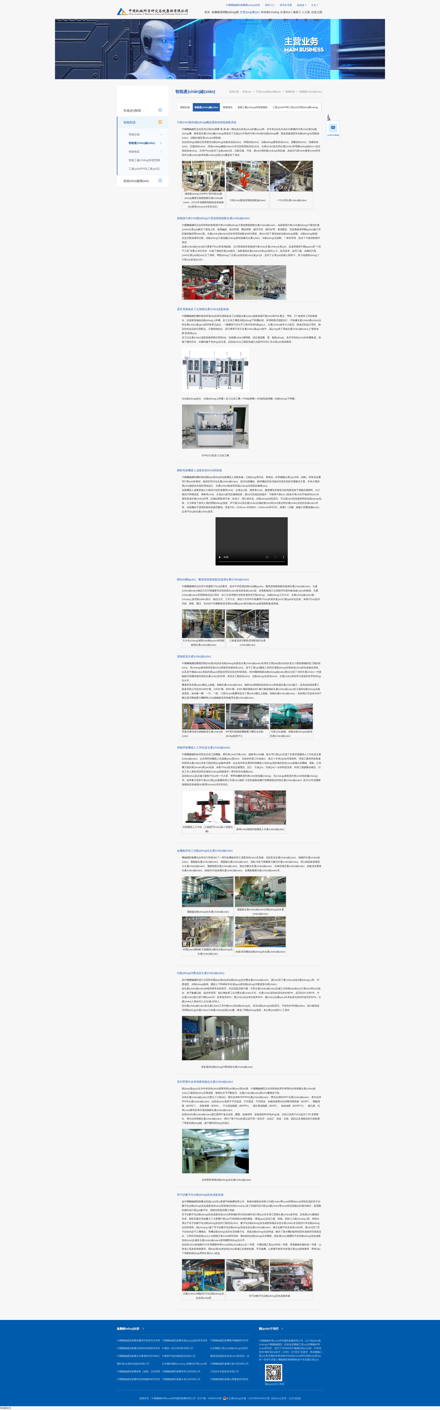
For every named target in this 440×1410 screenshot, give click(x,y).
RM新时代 (5, 1408)
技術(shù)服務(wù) (136, 181)
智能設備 (134, 134)
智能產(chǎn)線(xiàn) (142, 143)
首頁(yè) (246, 91)
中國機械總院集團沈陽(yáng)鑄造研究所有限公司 (184, 1341)
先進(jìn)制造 (132, 110)
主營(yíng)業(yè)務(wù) (268, 91)
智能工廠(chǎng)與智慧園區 (144, 162)
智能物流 (134, 151)
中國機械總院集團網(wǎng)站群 (243, 5)
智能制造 (129, 122)
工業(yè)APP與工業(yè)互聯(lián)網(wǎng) (144, 170)
